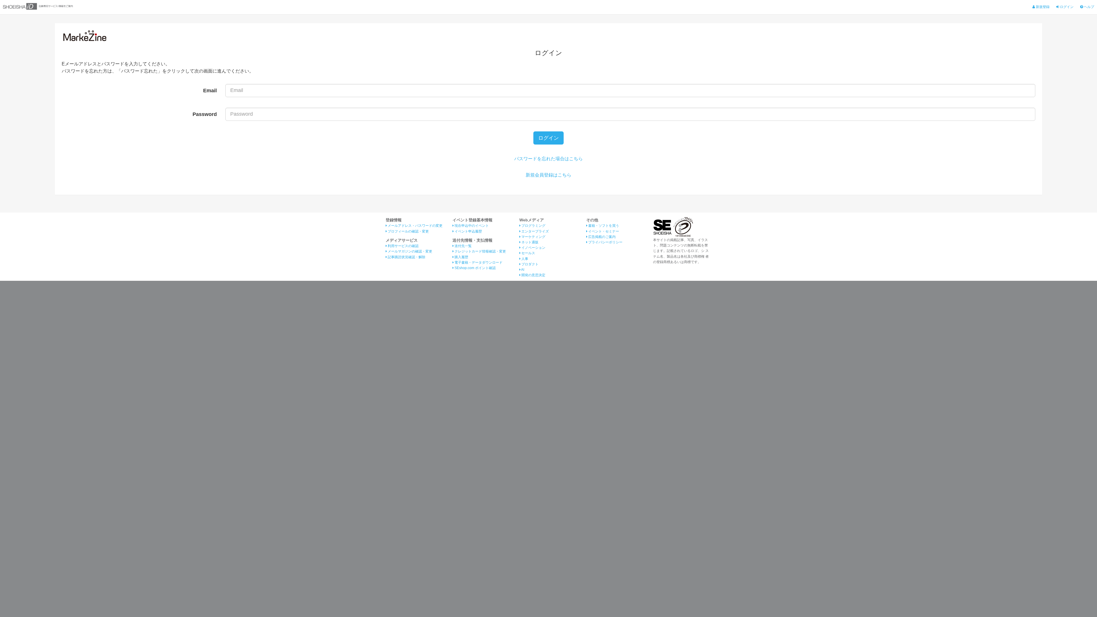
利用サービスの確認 (403, 246)
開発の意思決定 (533, 275)
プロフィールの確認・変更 (408, 231)
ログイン (1066, 7)
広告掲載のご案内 (601, 237)
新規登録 (1042, 7)
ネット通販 (530, 242)
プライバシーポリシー (604, 242)
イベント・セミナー (603, 231)
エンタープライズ (535, 231)
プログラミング (533, 226)
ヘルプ (1088, 7)
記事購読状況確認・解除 (406, 257)
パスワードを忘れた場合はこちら (548, 158)
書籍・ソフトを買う (603, 226)
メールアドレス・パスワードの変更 (415, 226)
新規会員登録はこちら (548, 175)
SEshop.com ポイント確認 (475, 268)
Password (205, 114)
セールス (528, 253)
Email (210, 90)
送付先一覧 (463, 246)
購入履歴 (461, 257)
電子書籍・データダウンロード (478, 263)
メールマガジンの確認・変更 (409, 251)
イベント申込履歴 (468, 231)
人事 (524, 259)
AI (522, 270)
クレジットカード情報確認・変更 (480, 251)
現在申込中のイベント (471, 226)
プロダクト (530, 264)
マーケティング (533, 237)
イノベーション (533, 248)
